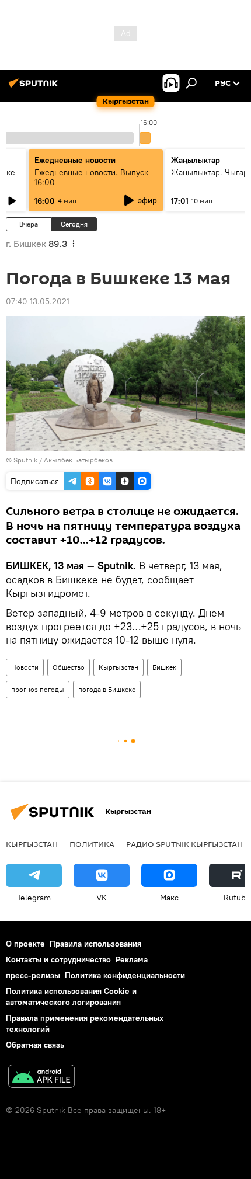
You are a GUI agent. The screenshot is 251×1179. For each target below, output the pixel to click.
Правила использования (95, 943)
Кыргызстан (118, 667)
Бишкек (164, 667)
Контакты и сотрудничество (58, 959)
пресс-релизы (33, 975)
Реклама (132, 959)
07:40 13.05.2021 (37, 301)
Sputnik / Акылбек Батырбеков (63, 459)
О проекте (25, 943)
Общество (69, 667)
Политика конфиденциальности (125, 975)
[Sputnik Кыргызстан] (35, 87)
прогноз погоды (37, 689)
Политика (91, 844)
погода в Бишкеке (106, 689)
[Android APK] (41, 1078)
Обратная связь (35, 1044)
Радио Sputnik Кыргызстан (184, 844)
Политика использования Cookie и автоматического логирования (71, 996)
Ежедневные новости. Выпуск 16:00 (91, 177)
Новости (25, 667)
